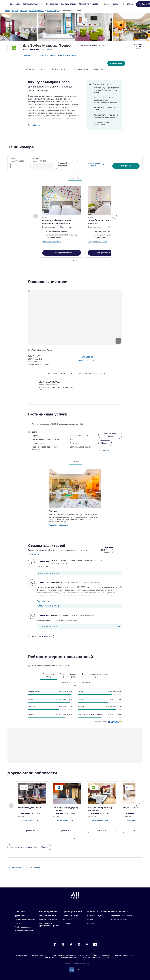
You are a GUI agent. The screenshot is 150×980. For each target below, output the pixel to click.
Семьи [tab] (73, 675)
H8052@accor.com (86, 361)
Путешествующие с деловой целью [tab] (75, 684)
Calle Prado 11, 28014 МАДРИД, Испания (40, 55)
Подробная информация (58, 525)
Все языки (67, 923)
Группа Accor (19, 916)
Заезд (17, 159)
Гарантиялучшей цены (138, 46)
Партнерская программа (24, 931)
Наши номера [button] (21, 147)
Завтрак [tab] (75, 462)
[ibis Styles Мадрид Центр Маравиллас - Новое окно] (102, 793)
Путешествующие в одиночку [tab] (94, 675)
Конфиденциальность (123, 955)
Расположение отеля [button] (48, 282)
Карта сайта (67, 919)
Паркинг (105, 443)
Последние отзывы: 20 (41, 636)
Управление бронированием (122, 916)
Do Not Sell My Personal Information (95, 957)
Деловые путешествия (47, 916)
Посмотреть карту (67, 55)
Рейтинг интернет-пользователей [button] (60, 657)
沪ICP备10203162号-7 (82, 964)
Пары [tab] (62, 675)
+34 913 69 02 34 (85, 357)
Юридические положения (68, 957)
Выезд (40, 159)
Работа (17, 923)
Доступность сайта (70, 916)
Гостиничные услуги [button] (47, 414)
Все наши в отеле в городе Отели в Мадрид (29, 847)
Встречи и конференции (48, 919)
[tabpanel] (75, 222)
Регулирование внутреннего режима (24, 867)
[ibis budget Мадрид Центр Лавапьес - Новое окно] (67, 793)
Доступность (104, 450)
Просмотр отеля (32, 830)
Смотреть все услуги (110, 434)
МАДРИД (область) (36, 11)
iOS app (90, 919)
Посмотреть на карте (29, 820)
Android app (91, 923)
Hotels (7, 11)
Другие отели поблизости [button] (32, 773)
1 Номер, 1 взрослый (62, 164)
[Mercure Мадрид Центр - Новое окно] (32, 793)
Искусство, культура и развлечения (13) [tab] (87, 373)
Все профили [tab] (48, 675)
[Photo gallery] (75, 27)
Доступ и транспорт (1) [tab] (55, 373)
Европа (15, 11)
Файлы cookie (49, 957)
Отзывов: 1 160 (46, 50)
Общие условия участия (101, 955)
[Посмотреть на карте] (75, 317)
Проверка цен (116, 63)
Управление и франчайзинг (25, 919)
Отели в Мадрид (53, 11)
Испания (23, 11)
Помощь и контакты (119, 919)
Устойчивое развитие (23, 927)
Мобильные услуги (94, 916)
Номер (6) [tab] (75, 178)
